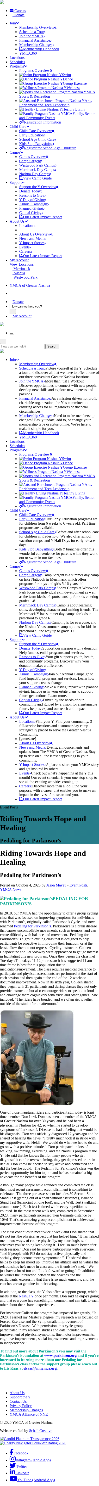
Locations (17, 58)
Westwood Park (24, 277)
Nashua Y (26, 1296)
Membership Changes (26, 1410)
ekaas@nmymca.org (40, 1368)
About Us (17, 1393)
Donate (18, 15)
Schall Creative (40, 1431)
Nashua (18, 273)
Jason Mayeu (56, 885)
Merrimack (21, 269)
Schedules (17, 62)
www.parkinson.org (60, 1355)
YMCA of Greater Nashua (30, 285)
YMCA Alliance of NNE (29, 1414)
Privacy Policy (21, 1406)
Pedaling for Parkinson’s (32, 926)
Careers (19, 11)
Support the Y (20, 1397)
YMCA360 (28, 53)
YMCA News (10, 889)
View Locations (22, 264)
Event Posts (78, 885)
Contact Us (18, 1401)
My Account (19, 260)
